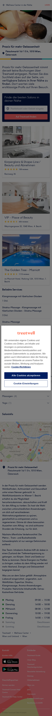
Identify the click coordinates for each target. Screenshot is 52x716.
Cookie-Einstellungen (26, 383)
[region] (26, 358)
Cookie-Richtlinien (21, 367)
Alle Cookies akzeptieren (26, 375)
